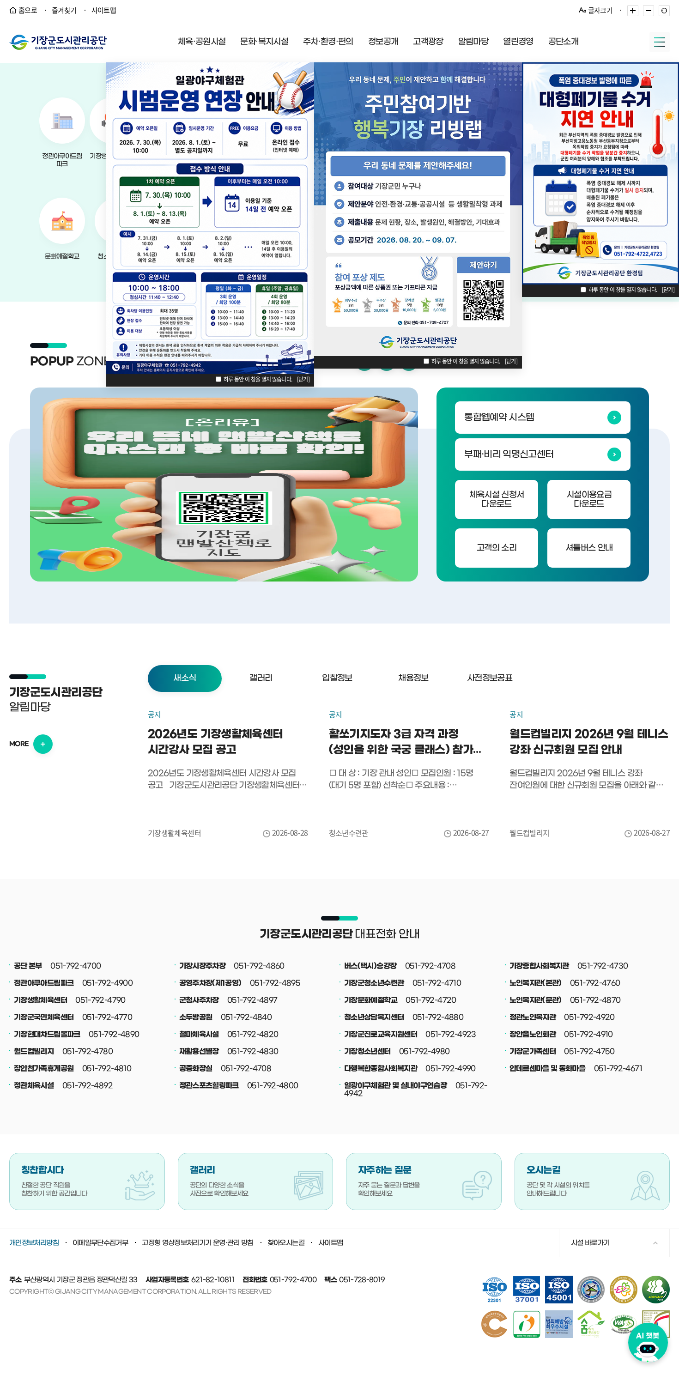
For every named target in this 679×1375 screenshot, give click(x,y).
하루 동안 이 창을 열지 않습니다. (258, 379)
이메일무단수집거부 (100, 1243)
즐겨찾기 (64, 10)
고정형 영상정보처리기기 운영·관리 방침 (198, 1243)
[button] (185, 678)
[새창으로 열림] (224, 484)
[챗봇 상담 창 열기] (648, 1343)
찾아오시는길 (285, 1243)
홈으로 (27, 10)
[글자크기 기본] (664, 10)
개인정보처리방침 (34, 1243)
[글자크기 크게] (632, 10)
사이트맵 (103, 10)
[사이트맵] (659, 42)
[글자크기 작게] (648, 10)
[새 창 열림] (656, 1279)
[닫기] (303, 379)
